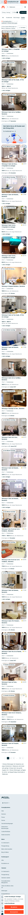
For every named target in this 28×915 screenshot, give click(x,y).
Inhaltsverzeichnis (5, 834)
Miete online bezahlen (6, 849)
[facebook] (2, 907)
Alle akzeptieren (14, 912)
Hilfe (2, 860)
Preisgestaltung (5, 845)
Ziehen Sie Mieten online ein (7, 886)
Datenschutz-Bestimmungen (4, 827)
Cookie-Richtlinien (5, 831)
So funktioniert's (5, 842)
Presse (3, 817)
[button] (6, 12)
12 (20, 758)
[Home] (3, 7)
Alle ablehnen (14, 907)
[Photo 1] (12, 46)
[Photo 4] (14, 46)
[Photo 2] (13, 46)
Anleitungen (4, 890)
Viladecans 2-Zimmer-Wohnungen (9, 23)
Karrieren (3, 814)
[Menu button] (25, 7)
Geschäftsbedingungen (7, 823)
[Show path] (15, 21)
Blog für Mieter (5, 852)
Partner (3, 820)
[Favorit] (25, 298)
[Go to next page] (23, 758)
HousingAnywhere (7, 21)
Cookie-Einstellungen (9, 903)
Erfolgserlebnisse (5, 893)
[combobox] (15, 7)
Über (2, 810)
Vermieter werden (5, 877)
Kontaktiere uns (5, 863)
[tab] (3, 17)
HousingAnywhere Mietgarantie (5, 881)
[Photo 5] (15, 46)
